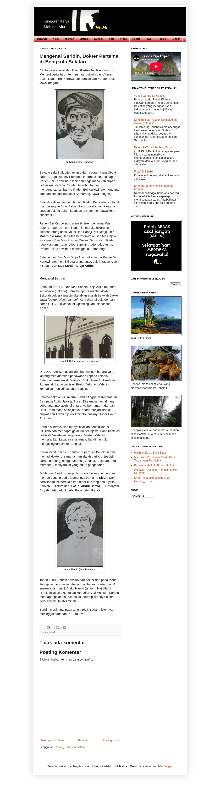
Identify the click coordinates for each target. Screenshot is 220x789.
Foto (111, 38)
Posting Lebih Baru (52, 740)
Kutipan (98, 38)
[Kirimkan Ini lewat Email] (55, 627)
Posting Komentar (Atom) (70, 747)
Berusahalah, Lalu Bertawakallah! (154, 465)
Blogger (167, 766)
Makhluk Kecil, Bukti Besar (150, 452)
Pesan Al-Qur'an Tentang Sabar (153, 147)
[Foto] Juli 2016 (143, 171)
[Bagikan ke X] (61, 627)
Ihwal (149, 38)
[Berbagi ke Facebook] (64, 627)
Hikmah (69, 38)
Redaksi (162, 38)
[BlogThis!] (58, 627)
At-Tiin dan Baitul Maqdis (149, 95)
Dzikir (176, 38)
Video (123, 38)
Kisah (56, 38)
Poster (136, 38)
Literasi (84, 38)
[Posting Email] (48, 627)
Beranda (42, 38)
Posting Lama (111, 740)
